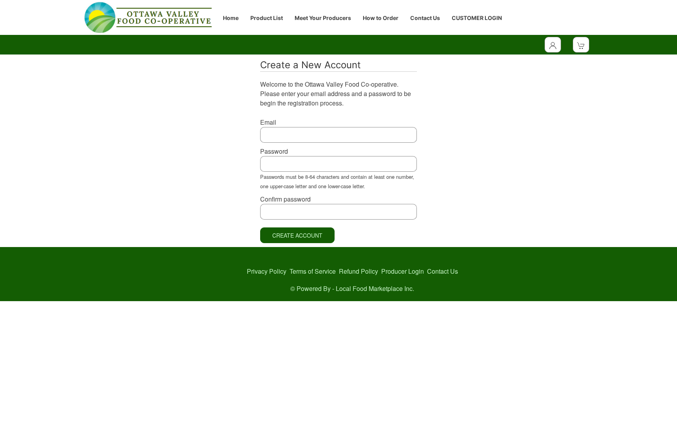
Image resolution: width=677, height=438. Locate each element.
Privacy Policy (266, 271)
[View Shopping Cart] (581, 45)
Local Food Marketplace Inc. (375, 288)
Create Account (297, 235)
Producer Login (402, 271)
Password (274, 151)
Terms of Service (313, 271)
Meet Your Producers (323, 18)
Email (268, 122)
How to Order (380, 18)
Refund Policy (358, 271)
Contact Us (425, 18)
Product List (266, 18)
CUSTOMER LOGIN (477, 18)
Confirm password (285, 199)
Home (231, 18)
